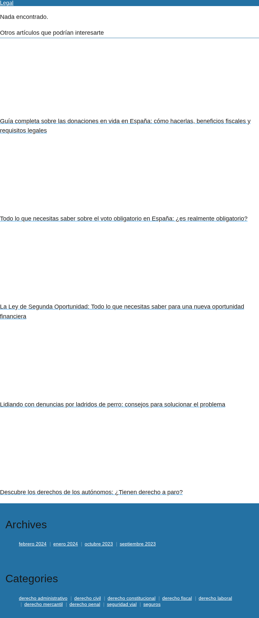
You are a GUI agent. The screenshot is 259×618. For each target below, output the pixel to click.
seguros (152, 604)
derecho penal (84, 604)
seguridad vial (122, 604)
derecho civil (87, 598)
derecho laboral (215, 598)
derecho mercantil (43, 604)
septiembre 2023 (138, 543)
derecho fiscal (177, 598)
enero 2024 (65, 543)
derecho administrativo (43, 598)
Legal (6, 3)
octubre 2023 (99, 543)
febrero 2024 (33, 543)
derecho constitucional (131, 598)
